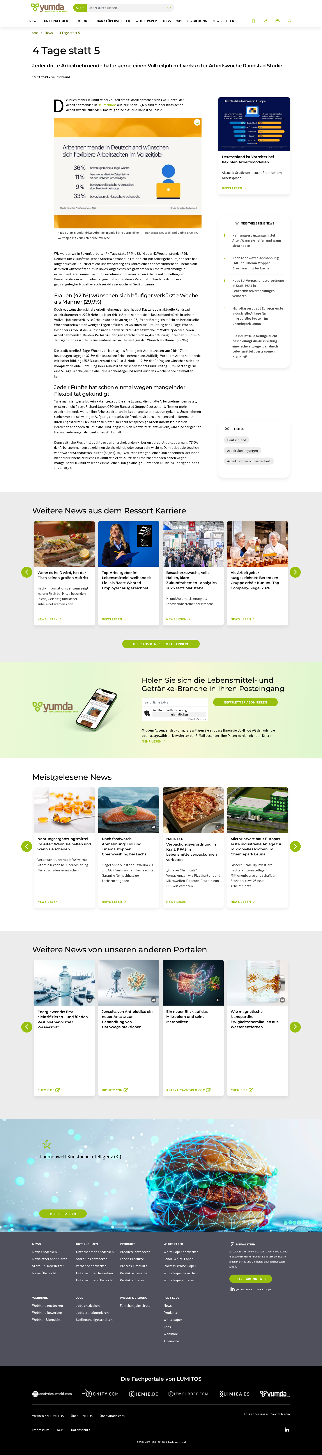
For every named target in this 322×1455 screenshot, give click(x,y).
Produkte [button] (82, 21)
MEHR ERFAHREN (63, 1213)
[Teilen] (265, 21)
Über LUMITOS (82, 1416)
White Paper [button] (146, 21)
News (168, 1305)
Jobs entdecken (88, 1305)
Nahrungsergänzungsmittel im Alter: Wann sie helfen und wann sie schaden (256, 240)
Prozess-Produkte (133, 1266)
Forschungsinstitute (135, 1305)
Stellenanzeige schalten (94, 1319)
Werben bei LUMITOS (48, 1416)
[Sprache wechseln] (277, 21)
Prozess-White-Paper (180, 1266)
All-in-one (171, 1341)
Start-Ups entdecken (91, 1259)
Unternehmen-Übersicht (94, 1280)
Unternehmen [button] (56, 21)
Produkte (171, 1312)
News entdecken (44, 1252)
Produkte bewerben (134, 1273)
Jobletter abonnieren (92, 1312)
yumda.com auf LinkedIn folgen (253, 1289)
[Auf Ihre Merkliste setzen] (253, 21)
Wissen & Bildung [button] (191, 21)
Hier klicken (179, 714)
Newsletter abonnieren (245, 702)
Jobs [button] (166, 21)
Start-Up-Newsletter (48, 1266)
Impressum (40, 1430)
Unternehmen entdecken (95, 1252)
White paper (173, 1319)
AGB (60, 1430)
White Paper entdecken (181, 1252)
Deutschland (107, 105)
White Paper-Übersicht (181, 1280)
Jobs (167, 1327)
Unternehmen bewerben (94, 1273)
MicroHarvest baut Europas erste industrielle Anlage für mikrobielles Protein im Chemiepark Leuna (257, 316)
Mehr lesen (152, 741)
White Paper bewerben (181, 1273)
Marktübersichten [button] (113, 21)
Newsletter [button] (223, 21)
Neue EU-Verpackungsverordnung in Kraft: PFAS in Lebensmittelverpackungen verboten (258, 288)
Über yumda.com (112, 1416)
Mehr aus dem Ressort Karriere (161, 644)
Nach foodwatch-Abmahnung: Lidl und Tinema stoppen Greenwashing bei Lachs (256, 263)
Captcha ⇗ (197, 719)
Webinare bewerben (47, 1312)
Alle (78, 8)
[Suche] (169, 8)
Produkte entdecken (135, 1252)
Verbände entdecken (91, 1266)
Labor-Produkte (132, 1259)
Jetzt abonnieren (251, 1279)
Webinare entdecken (47, 1305)
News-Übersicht (44, 1273)
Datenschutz (80, 1430)
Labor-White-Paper (178, 1259)
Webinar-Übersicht (46, 1319)
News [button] (34, 21)
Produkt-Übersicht (134, 1280)
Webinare (171, 1334)
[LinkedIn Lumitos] (287, 1430)
